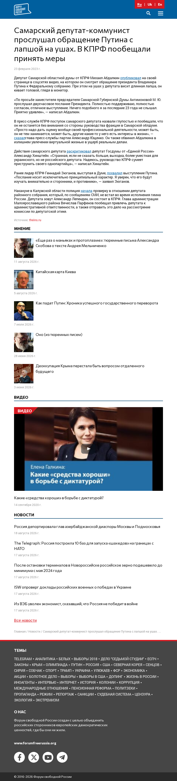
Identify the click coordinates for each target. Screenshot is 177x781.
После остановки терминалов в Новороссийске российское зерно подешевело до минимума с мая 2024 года (88, 568)
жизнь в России (141, 676)
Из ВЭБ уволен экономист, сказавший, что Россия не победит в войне (76, 603)
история (88, 682)
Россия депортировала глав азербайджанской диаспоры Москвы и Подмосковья (87, 526)
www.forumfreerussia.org (35, 743)
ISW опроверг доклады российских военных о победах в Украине (72, 587)
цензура (142, 694)
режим (46, 694)
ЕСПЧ (151, 659)
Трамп (65, 670)
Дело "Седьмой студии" (122, 659)
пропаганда (25, 694)
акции (20, 676)
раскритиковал (79, 151)
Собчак (35, 670)
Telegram (23, 659)
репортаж (65, 694)
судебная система (114, 694)
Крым (37, 664)
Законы (21, 664)
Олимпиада (57, 664)
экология (23, 700)
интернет (68, 682)
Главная (20, 631)
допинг (116, 676)
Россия (92, 664)
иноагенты (24, 682)
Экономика (134, 670)
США (106, 664)
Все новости (25, 620)
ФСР (116, 670)
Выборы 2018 (85, 659)
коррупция (129, 682)
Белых (64, 659)
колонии (107, 682)
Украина (82, 670)
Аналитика (45, 659)
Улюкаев (102, 670)
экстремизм (47, 700)
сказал (19, 137)
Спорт (51, 670)
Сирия (19, 670)
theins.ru (35, 220)
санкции (85, 694)
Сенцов (152, 664)
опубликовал (130, 78)
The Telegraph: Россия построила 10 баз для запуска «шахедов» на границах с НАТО (84, 546)
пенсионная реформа (91, 688)
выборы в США (92, 676)
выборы (68, 676)
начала (86, 190)
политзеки (125, 688)
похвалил (114, 173)
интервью (47, 682)
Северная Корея (128, 664)
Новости (34, 631)
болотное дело (43, 676)
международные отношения (41, 688)
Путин (76, 664)
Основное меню (160, 18)
